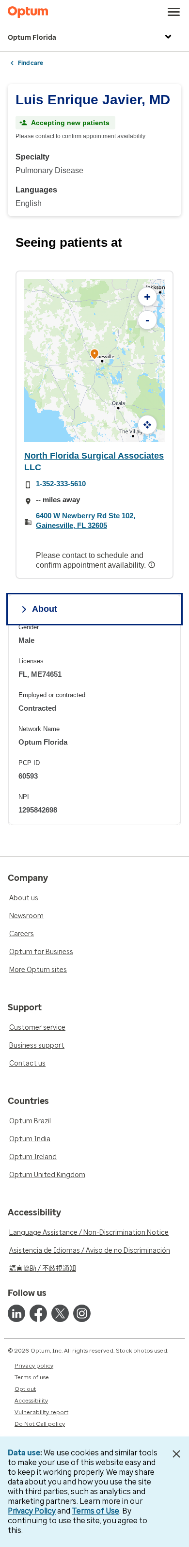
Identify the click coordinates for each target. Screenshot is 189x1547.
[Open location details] (94, 355)
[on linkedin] (16, 1313)
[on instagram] (82, 1313)
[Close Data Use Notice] (176, 1454)
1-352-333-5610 (61, 483)
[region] (94, 724)
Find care (30, 63)
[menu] (174, 12)
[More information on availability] (153, 565)
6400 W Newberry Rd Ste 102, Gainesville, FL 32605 (85, 520)
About (44, 609)
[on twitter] (60, 1313)
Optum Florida (32, 37)
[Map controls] (147, 424)
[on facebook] (38, 1313)
